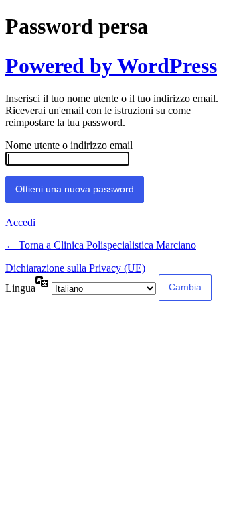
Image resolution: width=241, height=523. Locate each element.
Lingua (20, 288)
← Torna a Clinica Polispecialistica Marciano (100, 245)
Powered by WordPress (111, 66)
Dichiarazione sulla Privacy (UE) (75, 268)
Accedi (20, 222)
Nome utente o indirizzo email (69, 145)
